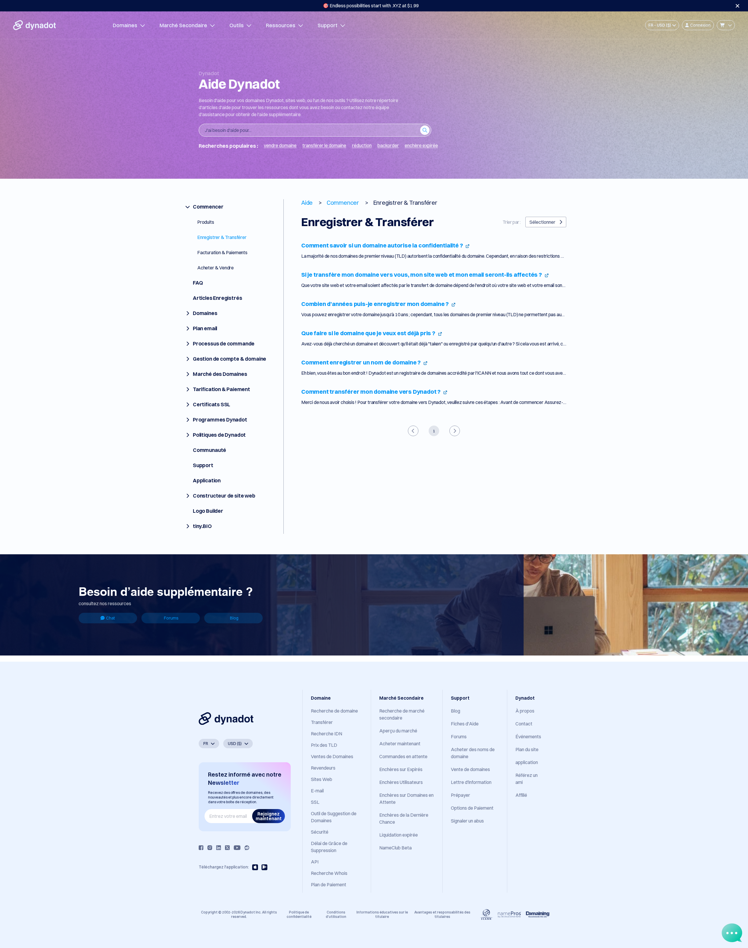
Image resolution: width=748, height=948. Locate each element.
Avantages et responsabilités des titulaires (442, 914)
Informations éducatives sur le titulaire (382, 914)
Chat (110, 618)
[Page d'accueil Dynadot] (34, 25)
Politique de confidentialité (299, 914)
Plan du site (527, 749)
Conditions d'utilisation (336, 914)
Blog (234, 618)
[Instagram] (209, 847)
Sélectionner (542, 222)
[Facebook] (201, 847)
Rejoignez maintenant (269, 816)
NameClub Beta (395, 848)
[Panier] (726, 25)
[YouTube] (237, 847)
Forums (171, 618)
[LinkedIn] (218, 847)
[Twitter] (227, 847)
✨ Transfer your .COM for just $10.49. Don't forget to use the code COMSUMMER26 (371, 5)
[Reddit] (247, 847)
